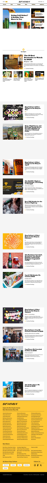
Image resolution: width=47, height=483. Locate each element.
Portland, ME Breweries (22, 436)
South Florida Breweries (36, 419)
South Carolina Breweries (37, 418)
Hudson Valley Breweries (22, 415)
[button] (43, 1)
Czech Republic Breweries (37, 429)
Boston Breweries (7, 421)
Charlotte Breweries (7, 428)
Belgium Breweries (35, 428)
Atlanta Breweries (7, 415)
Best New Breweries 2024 (8, 452)
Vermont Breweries (35, 424)
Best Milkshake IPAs (21, 453)
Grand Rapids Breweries (8, 439)
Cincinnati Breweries (7, 431)
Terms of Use (30, 474)
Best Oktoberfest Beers (36, 450)
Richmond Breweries (36, 413)
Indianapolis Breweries (22, 416)
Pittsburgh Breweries (22, 434)
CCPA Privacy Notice (36, 474)
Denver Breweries (7, 437)
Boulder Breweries (7, 423)
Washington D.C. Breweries (37, 426)
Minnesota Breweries (21, 424)
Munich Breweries (35, 431)
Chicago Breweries (7, 429)
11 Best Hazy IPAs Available (23, 449)
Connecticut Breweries (8, 434)
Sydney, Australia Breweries (37, 433)
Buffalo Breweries (7, 426)
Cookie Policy (42, 474)
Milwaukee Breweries (22, 423)
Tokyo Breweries (35, 423)
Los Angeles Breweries (22, 419)
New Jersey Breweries (22, 429)
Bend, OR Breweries (7, 419)
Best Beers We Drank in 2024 (9, 450)
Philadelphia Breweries (22, 433)
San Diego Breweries (35, 416)
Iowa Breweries (20, 418)
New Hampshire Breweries (23, 428)
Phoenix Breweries (21, 431)
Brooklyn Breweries (7, 424)
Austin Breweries (6, 416)
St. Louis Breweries (35, 421)
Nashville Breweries (21, 426)
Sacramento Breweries (36, 415)
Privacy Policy (26, 474)
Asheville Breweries (7, 413)
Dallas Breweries (6, 436)
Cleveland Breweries (7, 433)
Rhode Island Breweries (22, 439)
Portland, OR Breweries (22, 437)
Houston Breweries (21, 413)
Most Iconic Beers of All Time (23, 455)
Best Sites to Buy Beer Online (9, 447)
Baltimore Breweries (7, 418)
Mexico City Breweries (22, 421)
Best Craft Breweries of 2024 (9, 449)
